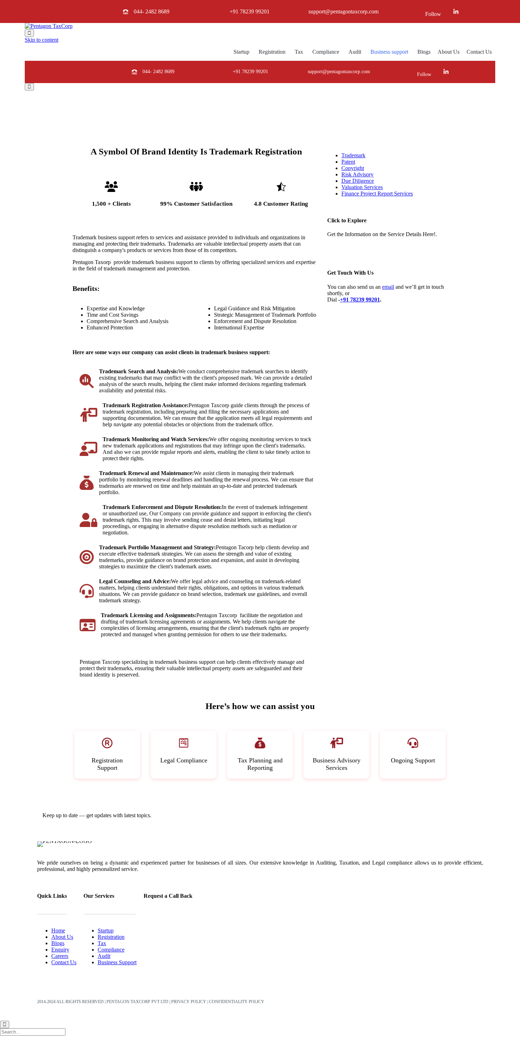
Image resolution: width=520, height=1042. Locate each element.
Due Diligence (357, 181)
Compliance (325, 52)
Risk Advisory (357, 174)
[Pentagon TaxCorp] (49, 26)
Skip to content (41, 40)
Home (58, 930)
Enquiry (60, 950)
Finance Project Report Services (377, 194)
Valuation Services (362, 187)
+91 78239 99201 (250, 11)
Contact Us (479, 52)
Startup (241, 52)
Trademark (353, 155)
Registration (272, 52)
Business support (389, 52)
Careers (59, 956)
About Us (449, 52)
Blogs (424, 52)
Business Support (117, 962)
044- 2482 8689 (151, 11)
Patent (348, 162)
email (388, 287)
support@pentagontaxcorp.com (343, 11)
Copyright (352, 168)
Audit (354, 52)
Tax (299, 52)
